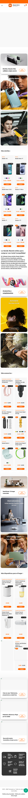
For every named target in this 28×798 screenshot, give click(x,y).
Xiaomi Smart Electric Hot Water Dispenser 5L (7, 614)
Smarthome (17, 641)
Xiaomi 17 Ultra (19, 189)
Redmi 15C (5, 158)
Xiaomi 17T (18, 220)
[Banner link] (14, 64)
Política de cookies (20, 794)
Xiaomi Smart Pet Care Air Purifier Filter (6, 582)
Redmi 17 (4, 220)
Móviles (3, 187)
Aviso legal (14, 795)
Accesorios (17, 379)
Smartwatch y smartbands (6, 379)
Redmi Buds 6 (5, 443)
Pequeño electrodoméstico (7, 579)
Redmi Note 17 (19, 158)
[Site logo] (14, 5)
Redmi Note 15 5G (6, 189)
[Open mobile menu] (2, 5)
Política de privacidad (8, 794)
